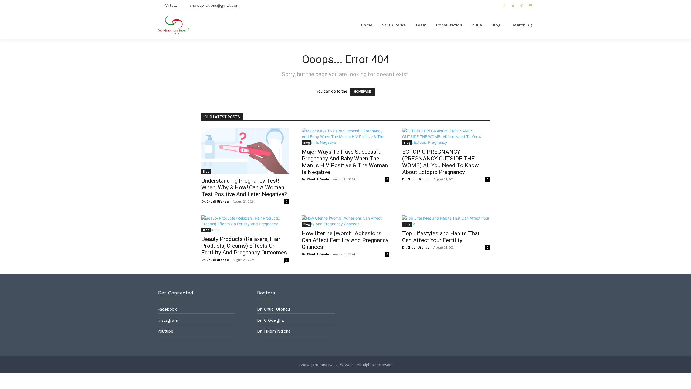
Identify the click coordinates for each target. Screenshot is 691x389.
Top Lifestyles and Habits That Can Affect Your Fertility (441, 236)
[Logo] (174, 25)
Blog (206, 171)
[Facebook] (504, 5)
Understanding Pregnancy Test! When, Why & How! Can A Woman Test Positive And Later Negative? (244, 187)
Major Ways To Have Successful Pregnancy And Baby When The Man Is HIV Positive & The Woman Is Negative (345, 162)
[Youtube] (530, 5)
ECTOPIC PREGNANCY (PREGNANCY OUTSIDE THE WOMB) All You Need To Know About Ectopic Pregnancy (440, 162)
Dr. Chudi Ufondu (215, 201)
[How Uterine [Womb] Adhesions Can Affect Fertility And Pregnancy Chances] (345, 221)
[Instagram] (513, 5)
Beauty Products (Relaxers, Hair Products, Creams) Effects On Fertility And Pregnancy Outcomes (244, 246)
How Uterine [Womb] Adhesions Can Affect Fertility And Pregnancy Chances (345, 240)
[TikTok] (522, 5)
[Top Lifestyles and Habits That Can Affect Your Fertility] (446, 221)
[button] (522, 25)
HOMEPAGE (362, 91)
